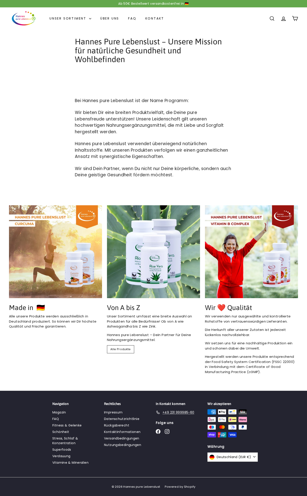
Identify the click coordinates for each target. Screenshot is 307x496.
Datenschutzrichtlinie (121, 419)
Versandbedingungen (121, 438)
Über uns (109, 18)
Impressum (113, 412)
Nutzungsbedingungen (122, 445)
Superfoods (61, 449)
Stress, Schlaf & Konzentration (65, 440)
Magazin (59, 412)
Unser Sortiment (68, 18)
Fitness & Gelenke (67, 425)
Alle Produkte (120, 349)
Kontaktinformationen (122, 432)
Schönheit (60, 432)
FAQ (132, 18)
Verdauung (61, 456)
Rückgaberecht (116, 425)
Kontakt (154, 18)
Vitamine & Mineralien (70, 462)
